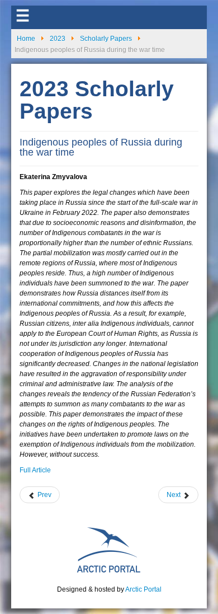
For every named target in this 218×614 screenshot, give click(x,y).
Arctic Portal (143, 589)
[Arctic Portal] (109, 549)
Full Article (35, 470)
